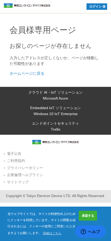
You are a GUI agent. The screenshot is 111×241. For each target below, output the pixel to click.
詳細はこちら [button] (52, 233)
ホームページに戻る (27, 73)
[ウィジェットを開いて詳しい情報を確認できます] (90, 231)
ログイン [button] (95, 6)
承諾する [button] (88, 215)
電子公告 (14, 154)
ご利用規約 (16, 161)
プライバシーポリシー (25, 168)
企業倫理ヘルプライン (25, 175)
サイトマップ (18, 182)
